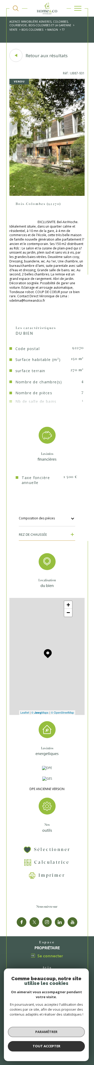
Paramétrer (46, 1031)
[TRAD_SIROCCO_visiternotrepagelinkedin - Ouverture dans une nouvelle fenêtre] (59, 922)
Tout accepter (46, 1046)
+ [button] (68, 605)
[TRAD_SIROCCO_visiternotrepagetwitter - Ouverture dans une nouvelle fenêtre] (34, 922)
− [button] (68, 612)
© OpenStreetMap (62, 712)
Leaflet (24, 712)
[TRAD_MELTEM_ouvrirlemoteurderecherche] (16, 8)
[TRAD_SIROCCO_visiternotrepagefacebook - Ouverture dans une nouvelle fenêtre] (21, 922)
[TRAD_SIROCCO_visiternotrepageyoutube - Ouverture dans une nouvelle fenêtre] (72, 922)
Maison (52, 29)
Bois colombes (32, 29)
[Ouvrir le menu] (78, 8)
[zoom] (47, 194)
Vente (13, 29)
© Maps (40, 712)
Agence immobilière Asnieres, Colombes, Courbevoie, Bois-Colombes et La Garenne (40, 23)
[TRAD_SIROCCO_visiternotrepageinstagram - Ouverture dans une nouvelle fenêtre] (47, 922)
